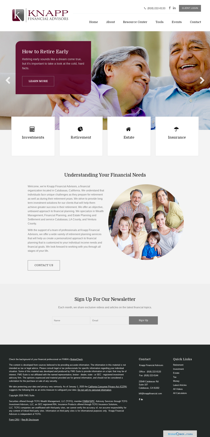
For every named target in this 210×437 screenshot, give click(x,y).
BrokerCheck (76, 359)
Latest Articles (180, 385)
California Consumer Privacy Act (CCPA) (107, 386)
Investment (178, 369)
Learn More (38, 81)
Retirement (178, 365)
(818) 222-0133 (156, 8)
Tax (175, 377)
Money (176, 381)
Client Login (190, 8)
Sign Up (143, 320)
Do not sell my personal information (94, 390)
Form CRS (14, 419)
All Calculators (180, 393)
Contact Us (43, 265)
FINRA (86, 401)
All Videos (178, 389)
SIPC (92, 401)
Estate (176, 373)
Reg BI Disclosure (30, 419)
